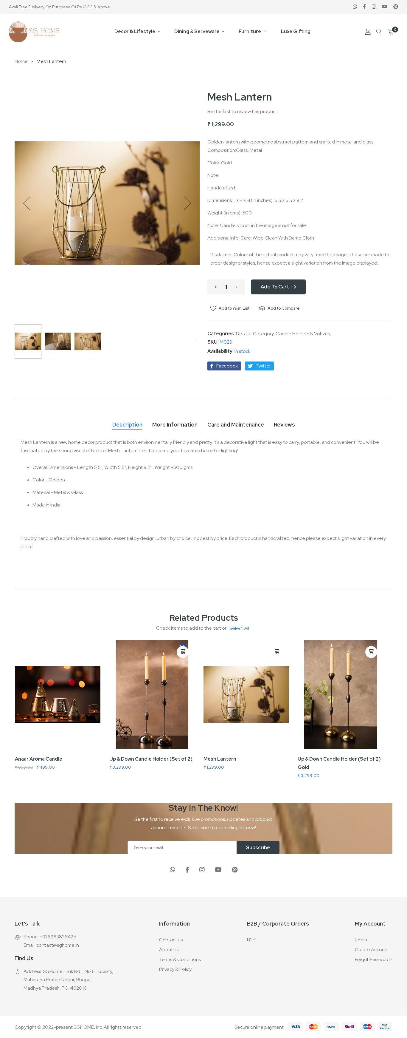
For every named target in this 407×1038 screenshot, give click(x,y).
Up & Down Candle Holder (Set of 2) (150, 759)
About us (168, 949)
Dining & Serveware (197, 31)
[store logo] (34, 31)
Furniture (250, 31)
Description (127, 424)
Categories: (221, 333)
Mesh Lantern (220, 759)
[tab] (127, 423)
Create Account (372, 949)
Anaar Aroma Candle (38, 759)
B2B (251, 940)
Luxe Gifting (295, 31)
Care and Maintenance (235, 424)
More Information (175, 424)
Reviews (284, 424)
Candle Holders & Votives (303, 333)
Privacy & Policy (175, 969)
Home (21, 61)
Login (361, 940)
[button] (26, 203)
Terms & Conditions (180, 959)
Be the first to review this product (242, 111)
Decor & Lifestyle (134, 31)
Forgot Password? (373, 959)
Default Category (255, 333)
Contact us (171, 940)
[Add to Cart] (183, 652)
